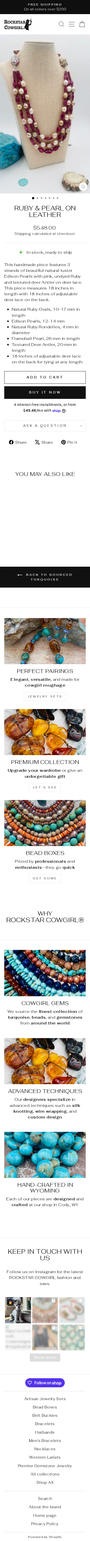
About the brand (45, 1506)
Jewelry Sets (45, 696)
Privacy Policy (45, 1523)
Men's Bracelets (45, 1440)
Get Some (45, 878)
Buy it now (45, 392)
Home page (45, 1515)
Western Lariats (44, 1457)
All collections (45, 1474)
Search (45, 1498)
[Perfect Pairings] (45, 641)
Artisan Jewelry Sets (45, 1398)
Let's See (45, 787)
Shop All (44, 1482)
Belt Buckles (45, 1415)
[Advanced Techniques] (45, 1061)
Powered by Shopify (45, 1537)
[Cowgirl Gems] (45, 973)
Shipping (22, 233)
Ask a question (45, 426)
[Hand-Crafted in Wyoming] (45, 1155)
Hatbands (44, 1432)
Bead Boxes (45, 1407)
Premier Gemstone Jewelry (45, 1465)
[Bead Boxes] (45, 823)
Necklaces (45, 1449)
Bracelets (45, 1423)
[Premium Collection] (45, 732)
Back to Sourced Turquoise (48, 576)
